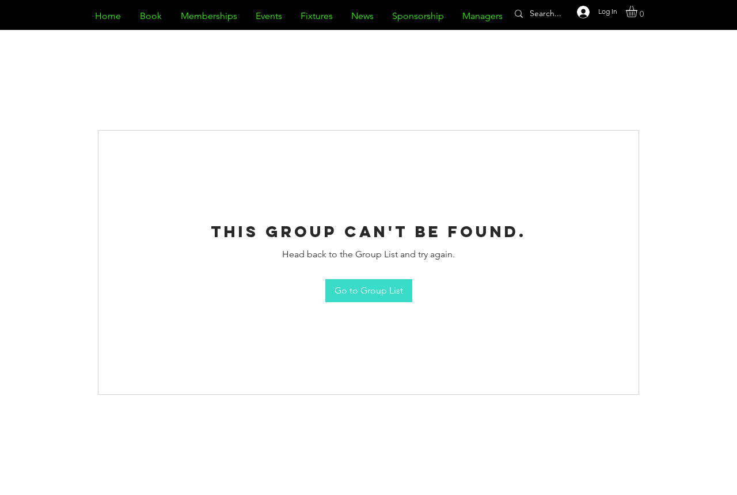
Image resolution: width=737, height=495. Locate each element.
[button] (638, 11)
